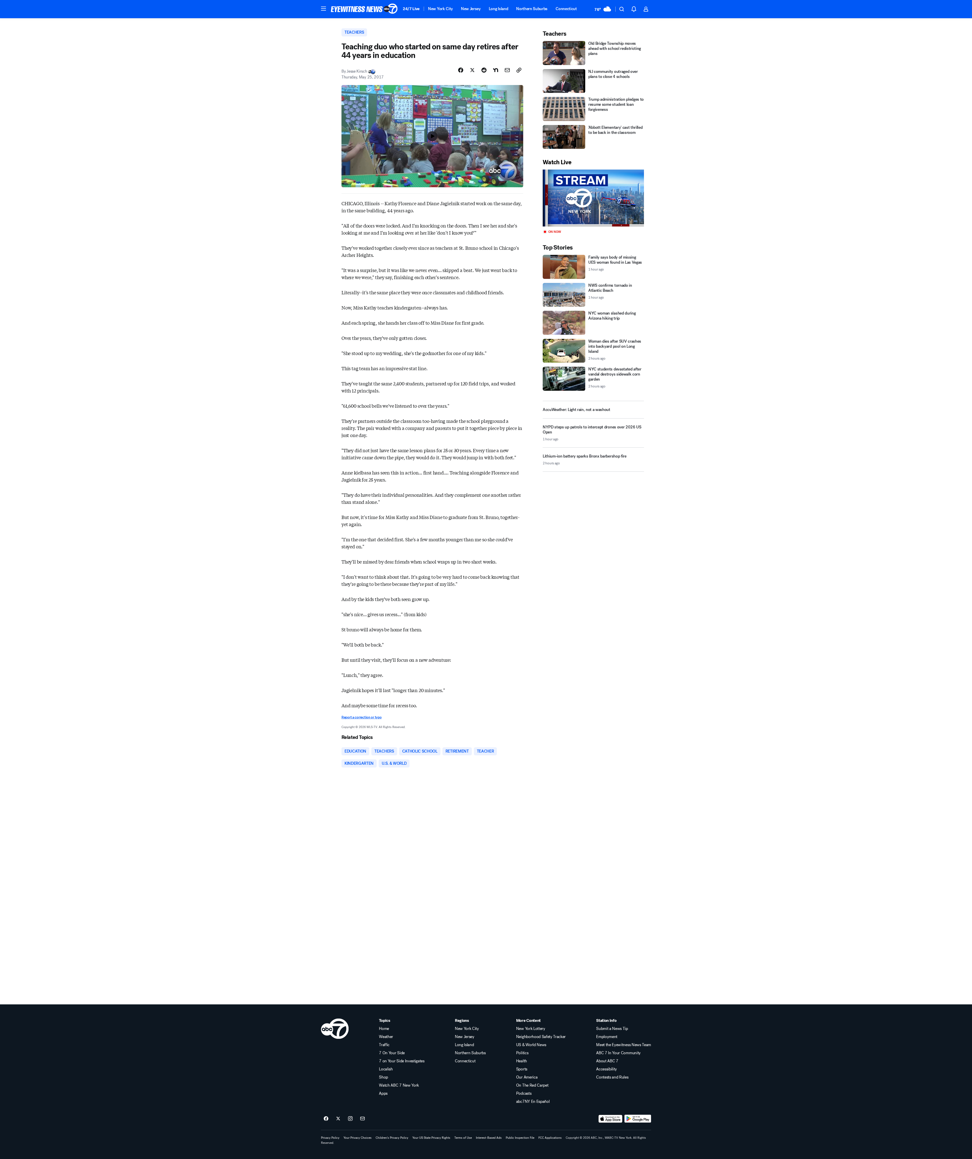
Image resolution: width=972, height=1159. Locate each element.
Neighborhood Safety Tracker (541, 1037)
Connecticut (566, 8)
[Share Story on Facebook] (460, 70)
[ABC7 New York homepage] (364, 9)
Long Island (498, 8)
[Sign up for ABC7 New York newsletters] (362, 1119)
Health (521, 1061)
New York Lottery (530, 1029)
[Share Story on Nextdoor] (495, 70)
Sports (521, 1069)
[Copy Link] (519, 70)
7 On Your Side (392, 1053)
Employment (606, 1037)
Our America (526, 1077)
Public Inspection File (520, 1137)
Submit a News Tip (612, 1029)
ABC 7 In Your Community (618, 1053)
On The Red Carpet (532, 1085)
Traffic (384, 1045)
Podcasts (523, 1093)
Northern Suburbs (532, 8)
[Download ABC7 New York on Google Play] (637, 1119)
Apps (383, 1093)
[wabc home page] (335, 1029)
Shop (383, 1077)
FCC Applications (550, 1137)
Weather (386, 1037)
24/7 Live (411, 8)
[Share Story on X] (472, 70)
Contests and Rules (612, 1077)
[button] (323, 9)
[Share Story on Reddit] (484, 70)
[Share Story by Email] (507, 70)
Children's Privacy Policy (392, 1137)
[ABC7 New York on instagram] (350, 1119)
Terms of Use (463, 1137)
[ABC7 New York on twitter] (338, 1119)
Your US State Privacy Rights (431, 1137)
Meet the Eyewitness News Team (623, 1045)
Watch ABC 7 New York (399, 1085)
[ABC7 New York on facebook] (326, 1119)
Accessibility (606, 1069)
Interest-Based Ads (489, 1137)
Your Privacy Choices (357, 1137)
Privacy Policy (330, 1137)
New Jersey (471, 8)
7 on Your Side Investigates (401, 1061)
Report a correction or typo (361, 717)
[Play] (593, 198)
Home (384, 1029)
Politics (522, 1053)
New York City (440, 8)
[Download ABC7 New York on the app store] (610, 1119)
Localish (386, 1069)
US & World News (531, 1045)
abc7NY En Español (533, 1102)
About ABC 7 (607, 1061)
